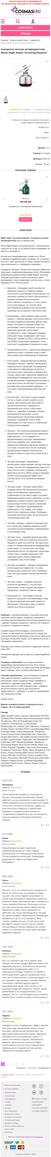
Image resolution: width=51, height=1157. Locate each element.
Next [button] (47, 199)
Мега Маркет (42, 137)
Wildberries (43, 127)
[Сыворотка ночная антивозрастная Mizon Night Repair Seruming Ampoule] (25, 89)
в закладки (47, 177)
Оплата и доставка (12, 1120)
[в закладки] (47, 61)
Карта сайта (9, 1129)
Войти (33, 22)
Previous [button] (3, 199)
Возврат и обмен (11, 1123)
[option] (25, 199)
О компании (10, 1096)
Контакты (9, 1132)
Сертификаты (10, 1099)
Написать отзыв (43, 109)
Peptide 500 (25, 200)
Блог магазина (11, 1111)
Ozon (46, 132)
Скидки (8, 1102)
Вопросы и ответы (12, 1114)
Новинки (8, 1105)
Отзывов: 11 (27, 109)
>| (23, 1064)
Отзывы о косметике (13, 1117)
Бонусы (8, 1108)
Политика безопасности (14, 1126)
